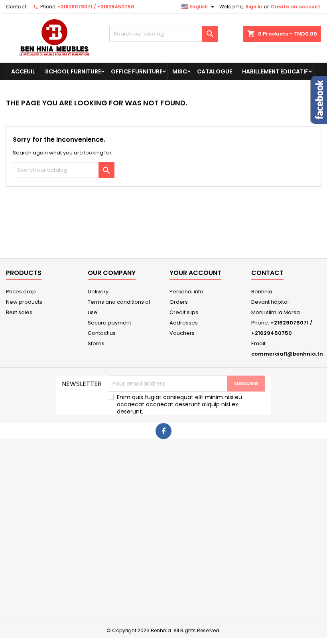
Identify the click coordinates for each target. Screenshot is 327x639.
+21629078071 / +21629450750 (95, 6)
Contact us (102, 333)
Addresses (183, 322)
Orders (178, 302)
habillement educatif (275, 71)
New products (24, 302)
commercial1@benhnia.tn (287, 354)
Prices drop (21, 291)
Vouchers (182, 333)
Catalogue (214, 71)
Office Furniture (136, 71)
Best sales (19, 312)
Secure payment (109, 322)
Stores (96, 343)
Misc (179, 71)
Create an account (295, 6)
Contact (16, 6)
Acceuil (23, 71)
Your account (195, 272)
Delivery (98, 291)
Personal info (186, 291)
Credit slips (183, 312)
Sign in (253, 6)
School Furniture (73, 71)
